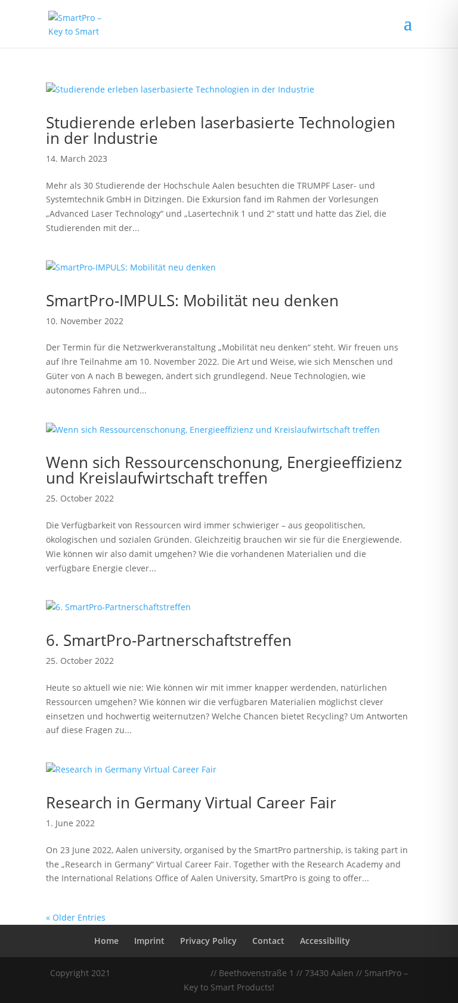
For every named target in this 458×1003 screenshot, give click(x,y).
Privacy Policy (208, 940)
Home (106, 940)
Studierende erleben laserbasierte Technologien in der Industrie (220, 130)
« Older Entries (76, 917)
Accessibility (325, 940)
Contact (268, 940)
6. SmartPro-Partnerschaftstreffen (169, 640)
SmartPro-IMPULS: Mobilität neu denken (192, 300)
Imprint (149, 940)
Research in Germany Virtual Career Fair (191, 802)
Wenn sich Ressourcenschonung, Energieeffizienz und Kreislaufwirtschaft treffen (224, 469)
